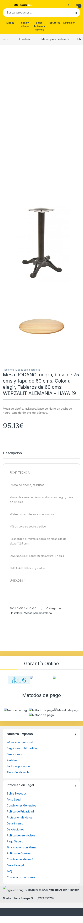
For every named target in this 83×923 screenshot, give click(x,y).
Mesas (10, 22)
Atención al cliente (18, 772)
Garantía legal (15, 865)
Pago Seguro (15, 841)
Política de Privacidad (20, 811)
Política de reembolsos (21, 835)
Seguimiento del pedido (22, 748)
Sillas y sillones (25, 24)
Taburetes (54, 22)
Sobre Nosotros (17, 793)
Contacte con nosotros (21, 877)
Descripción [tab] (12, 453)
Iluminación (69, 22)
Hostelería (24, 39)
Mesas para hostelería (55, 39)
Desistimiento (15, 823)
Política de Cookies (19, 853)
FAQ (9, 871)
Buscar (75, 12)
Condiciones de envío (20, 859)
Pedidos (12, 760)
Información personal (20, 742)
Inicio (6, 39)
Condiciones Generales (21, 805)
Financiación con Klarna (21, 847)
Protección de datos (19, 817)
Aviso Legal (14, 799)
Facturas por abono (19, 766)
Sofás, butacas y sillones (39, 26)
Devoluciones (15, 829)
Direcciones (14, 754)
